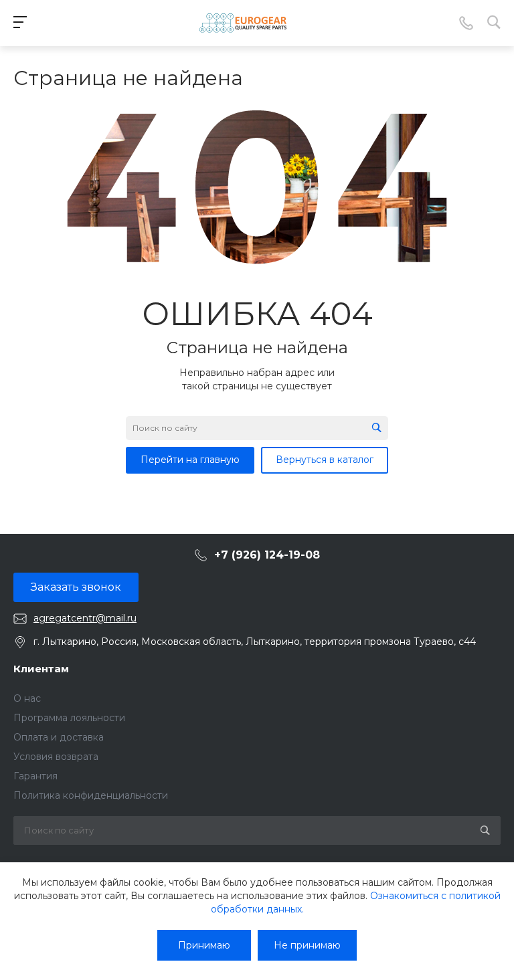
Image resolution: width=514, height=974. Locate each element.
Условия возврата (55, 757)
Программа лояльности (69, 718)
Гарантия (35, 776)
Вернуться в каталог (324, 460)
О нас (27, 698)
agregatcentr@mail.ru (85, 618)
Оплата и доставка (58, 737)
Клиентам (41, 668)
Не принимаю (307, 945)
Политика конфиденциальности (90, 795)
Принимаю (204, 945)
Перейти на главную (190, 460)
